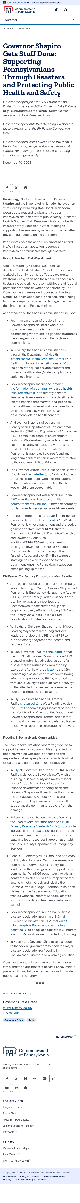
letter (51, 669)
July (18, 770)
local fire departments (42, 520)
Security (7, 1179)
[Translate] (56, 10)
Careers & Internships (16, 1148)
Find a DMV (9, 1113)
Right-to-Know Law (15, 1160)
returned (31, 703)
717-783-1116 (11, 1013)
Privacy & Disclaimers (29, 1176)
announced (56, 652)
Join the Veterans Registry (18, 1125)
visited (61, 597)
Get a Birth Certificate (16, 1119)
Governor (10, 20)
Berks (63, 921)
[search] (65, 10)
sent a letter (37, 474)
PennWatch (10, 1154)
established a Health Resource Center (39, 359)
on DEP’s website (47, 449)
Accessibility (9, 1176)
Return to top (64, 1036)
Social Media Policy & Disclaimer (30, 1179)
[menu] (73, 10)
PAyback (8, 1131)
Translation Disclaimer (54, 1176)
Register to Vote (13, 1107)
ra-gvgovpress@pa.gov (17, 1007)
